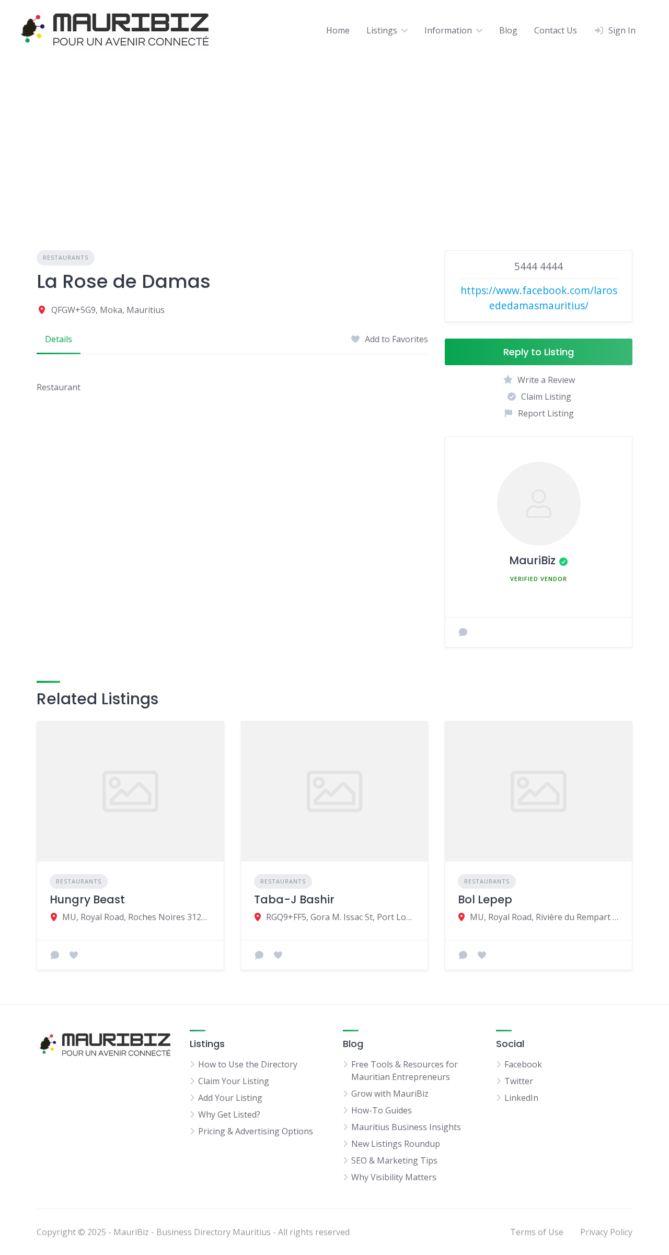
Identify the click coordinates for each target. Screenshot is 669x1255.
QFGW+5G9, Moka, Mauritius (108, 310)
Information (448, 30)
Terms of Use (536, 1232)
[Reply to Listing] (55, 955)
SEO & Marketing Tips (394, 1160)
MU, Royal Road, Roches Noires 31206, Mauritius (136, 917)
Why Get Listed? (229, 1114)
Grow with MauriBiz (390, 1093)
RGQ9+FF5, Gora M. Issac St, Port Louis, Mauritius (340, 917)
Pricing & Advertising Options (255, 1131)
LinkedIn (521, 1097)
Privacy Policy (606, 1232)
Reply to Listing (538, 351)
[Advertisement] (334, 138)
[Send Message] (463, 632)
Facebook (523, 1064)
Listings (381, 30)
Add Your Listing (230, 1097)
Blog (508, 30)
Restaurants (65, 257)
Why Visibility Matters (393, 1177)
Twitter (518, 1081)
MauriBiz (532, 560)
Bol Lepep (485, 899)
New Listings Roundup (395, 1143)
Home (338, 30)
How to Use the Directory (247, 1064)
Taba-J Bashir (294, 899)
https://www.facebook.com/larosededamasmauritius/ (538, 297)
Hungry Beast (87, 899)
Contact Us (555, 30)
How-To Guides (381, 1110)
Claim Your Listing (233, 1081)
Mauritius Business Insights (406, 1127)
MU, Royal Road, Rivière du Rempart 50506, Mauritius (544, 917)
